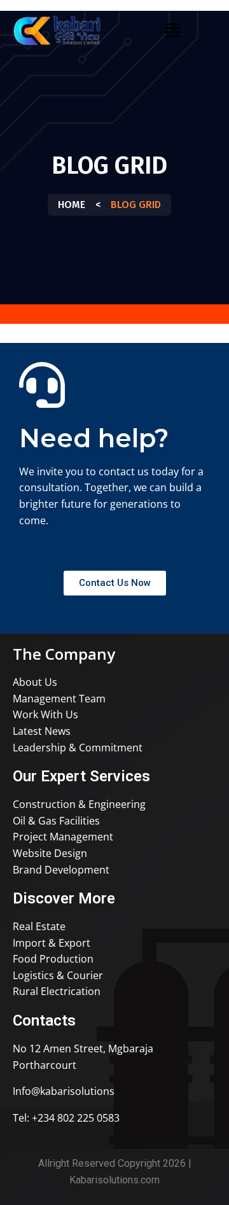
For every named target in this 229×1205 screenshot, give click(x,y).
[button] (172, 30)
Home (71, 205)
